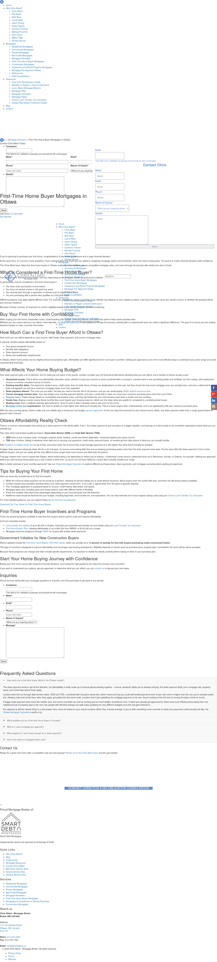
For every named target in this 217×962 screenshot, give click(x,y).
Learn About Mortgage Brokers (26, 87)
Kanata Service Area (15, 871)
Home (9, 5)
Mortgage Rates (19, 96)
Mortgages (11, 43)
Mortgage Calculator (21, 93)
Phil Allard (16, 14)
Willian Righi (17, 37)
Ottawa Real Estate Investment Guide (29, 102)
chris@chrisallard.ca (16, 945)
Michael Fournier (20, 31)
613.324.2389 (16, 213)
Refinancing (17, 73)
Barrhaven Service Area (17, 868)
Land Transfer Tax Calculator (127, 525)
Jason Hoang (18, 22)
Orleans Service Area (16, 874)
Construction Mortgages (23, 64)
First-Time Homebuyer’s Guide (26, 82)
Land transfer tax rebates (18, 525)
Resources (11, 79)
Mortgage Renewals (21, 58)
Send (3, 210)
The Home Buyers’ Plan (17, 528)
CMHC (46, 531)
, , (11, 928)
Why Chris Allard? (14, 8)
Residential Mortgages (22, 46)
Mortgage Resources (16, 862)
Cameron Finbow (20, 28)
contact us (99, 568)
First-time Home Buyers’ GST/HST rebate (45, 542)
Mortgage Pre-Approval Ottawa (26, 70)
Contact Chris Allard (15, 865)
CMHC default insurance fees (136, 391)
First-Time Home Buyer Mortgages (28, 61)
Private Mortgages (20, 52)
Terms (11, 956)
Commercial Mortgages (23, 49)
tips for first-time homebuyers (62, 499)
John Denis (17, 34)
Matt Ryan (16, 17)
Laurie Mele (17, 19)
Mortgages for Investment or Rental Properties (27, 901)
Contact (9, 108)
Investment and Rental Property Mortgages (32, 67)
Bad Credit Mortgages (22, 55)
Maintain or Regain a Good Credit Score (30, 84)
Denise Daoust (19, 40)
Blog (8, 105)
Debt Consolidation (21, 76)
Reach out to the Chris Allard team (82, 752)
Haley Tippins (18, 25)
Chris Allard (17, 11)
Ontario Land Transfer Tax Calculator (29, 99)
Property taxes (13, 397)
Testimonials (12, 859)
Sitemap (12, 959)
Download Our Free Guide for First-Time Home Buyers (25, 504)
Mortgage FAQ (19, 90)
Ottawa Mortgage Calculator (69, 463)
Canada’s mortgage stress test (18, 444)
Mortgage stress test (16, 405)
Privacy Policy (14, 953)
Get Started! (5, 216)
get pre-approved (94, 410)
